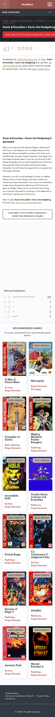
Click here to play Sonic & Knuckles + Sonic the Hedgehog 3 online (27, 214)
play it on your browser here (28, 202)
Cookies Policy (12, 693)
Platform (39, 21)
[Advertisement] (27, 103)
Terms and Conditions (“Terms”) (19, 695)
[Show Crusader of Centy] (14, 414)
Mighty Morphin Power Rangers (36, 438)
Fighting (36, 447)
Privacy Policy (43, 695)
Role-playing (12, 444)
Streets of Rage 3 (11, 610)
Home (5, 21)
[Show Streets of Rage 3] (14, 589)
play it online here (40, 68)
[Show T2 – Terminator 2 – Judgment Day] (40, 531)
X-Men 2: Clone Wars (12, 380)
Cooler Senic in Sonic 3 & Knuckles (39, 496)
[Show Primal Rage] (14, 531)
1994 (43, 59)
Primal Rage (13, 554)
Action (8, 387)
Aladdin (36, 610)
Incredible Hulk (11, 497)
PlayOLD (27, 4)
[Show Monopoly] (40, 359)
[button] (4, 4)
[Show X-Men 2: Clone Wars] (14, 359)
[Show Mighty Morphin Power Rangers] (40, 414)
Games (13, 21)
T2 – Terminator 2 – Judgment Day (40, 554)
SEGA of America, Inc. (27, 59)
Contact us (10, 698)
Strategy (36, 389)
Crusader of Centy (12, 438)
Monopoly (37, 380)
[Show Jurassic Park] (14, 643)
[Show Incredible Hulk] (14, 474)
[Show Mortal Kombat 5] (40, 643)
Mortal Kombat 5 (37, 665)
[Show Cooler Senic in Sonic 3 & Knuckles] (40, 474)
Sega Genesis (25, 21)
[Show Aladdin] (40, 589)
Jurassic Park (13, 665)
